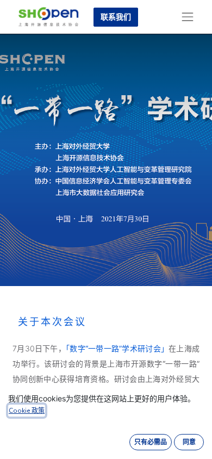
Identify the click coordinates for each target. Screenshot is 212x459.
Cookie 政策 (27, 410)
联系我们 (116, 17)
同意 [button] (189, 442)
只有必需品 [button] (150, 442)
